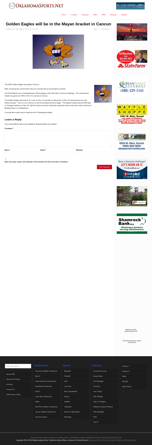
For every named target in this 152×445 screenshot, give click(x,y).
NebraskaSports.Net (113, 437)
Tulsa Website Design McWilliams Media (113, 440)
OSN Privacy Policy (13, 394)
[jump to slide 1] (131, 40)
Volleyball (67, 407)
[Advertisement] (58, 78)
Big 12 (37, 376)
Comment (9, 128)
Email (43, 150)
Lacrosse (67, 386)
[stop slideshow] (135, 40)
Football (67, 376)
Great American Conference (45, 381)
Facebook (93, 440)
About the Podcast (13, 379)
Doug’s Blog (97, 376)
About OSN (10, 374)
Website (79, 150)
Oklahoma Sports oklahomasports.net (131, 330)
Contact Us (10, 389)
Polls (95, 417)
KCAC (37, 391)
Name (7, 150)
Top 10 (95, 422)
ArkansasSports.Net (38, 437)
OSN (20, 29)
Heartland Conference (43, 386)
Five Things (97, 391)
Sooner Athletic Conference (45, 412)
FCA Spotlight (98, 381)
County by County (100, 371)
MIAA (37, 402)
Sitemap (133, 440)
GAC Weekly (98, 396)
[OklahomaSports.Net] (36, 5)
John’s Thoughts (99, 402)
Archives (9, 384)
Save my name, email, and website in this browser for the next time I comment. (36, 162)
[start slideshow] (128, 40)
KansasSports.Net (54, 437)
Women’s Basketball (71, 412)
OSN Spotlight (98, 412)
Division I (125, 366)
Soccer (66, 396)
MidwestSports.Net (98, 437)
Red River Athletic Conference (46, 407)
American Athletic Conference (46, 371)
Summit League (41, 417)
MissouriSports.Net (82, 437)
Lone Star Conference (43, 396)
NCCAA (125, 381)
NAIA (124, 376)
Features (96, 386)
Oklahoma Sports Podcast (103, 407)
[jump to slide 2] (133, 40)
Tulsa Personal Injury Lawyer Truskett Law (131, 341)
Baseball (67, 371)
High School (126, 386)
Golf (65, 381)
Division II (125, 371)
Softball (67, 402)
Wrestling (67, 417)
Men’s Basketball (70, 391)
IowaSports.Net (68, 437)
